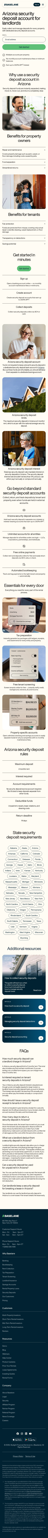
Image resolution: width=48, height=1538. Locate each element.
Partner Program (8, 1409)
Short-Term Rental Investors (12, 1319)
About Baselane (8, 1393)
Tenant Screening (8, 1277)
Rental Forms (7, 1378)
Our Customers (8, 1297)
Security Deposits (9, 1293)
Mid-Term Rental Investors (12, 1323)
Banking (5, 1261)
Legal (4, 1397)
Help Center (6, 1358)
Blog (4, 1350)
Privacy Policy (18, 1456)
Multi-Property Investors (11, 1315)
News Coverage (8, 1417)
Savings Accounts (9, 1285)
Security (5, 1401)
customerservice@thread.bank (26, 1495)
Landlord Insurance (9, 1281)
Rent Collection (8, 1269)
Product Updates (8, 1362)
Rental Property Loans (10, 1289)
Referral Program (8, 1413)
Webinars (5, 1354)
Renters (5, 1331)
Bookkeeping (7, 1265)
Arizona (41, 368)
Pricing (5, 1301)
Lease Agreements (9, 1370)
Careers (5, 1421)
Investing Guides (8, 1374)
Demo (4, 1346)
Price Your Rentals (9, 1366)
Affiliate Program (8, 1405)
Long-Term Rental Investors (12, 1327)
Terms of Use (30, 1456)
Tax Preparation (8, 1273)
